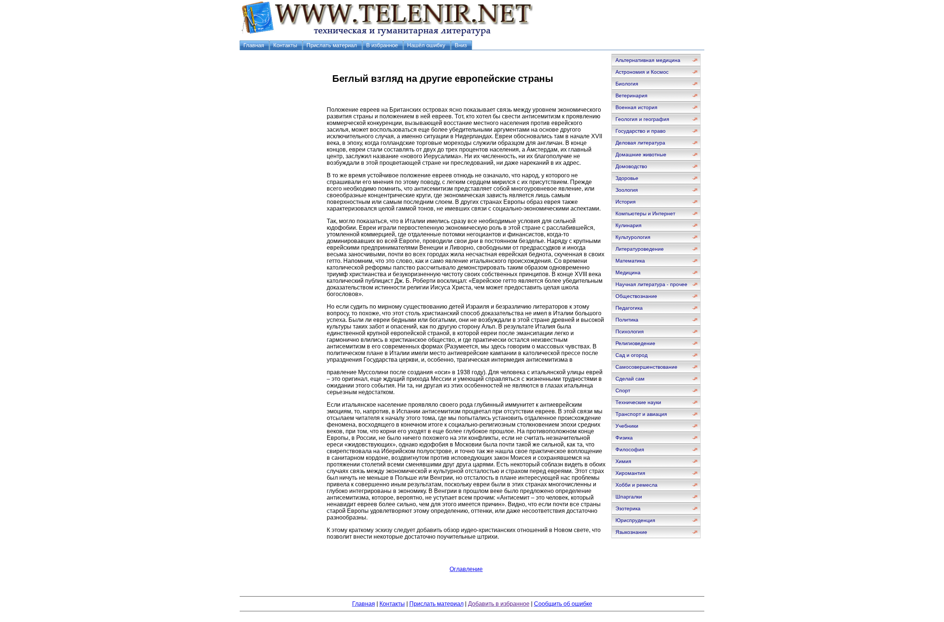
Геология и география (642, 119)
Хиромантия (630, 473)
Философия (629, 449)
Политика (626, 320)
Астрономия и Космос (642, 72)
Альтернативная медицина (647, 60)
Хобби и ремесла (636, 485)
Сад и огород (631, 355)
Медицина (628, 272)
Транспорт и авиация (641, 414)
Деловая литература (640, 143)
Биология (626, 84)
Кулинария (628, 225)
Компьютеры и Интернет (645, 213)
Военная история (636, 107)
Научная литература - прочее (651, 284)
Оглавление (466, 569)
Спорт (622, 390)
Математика (630, 261)
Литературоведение (639, 249)
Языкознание (631, 532)
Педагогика (629, 308)
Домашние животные (640, 154)
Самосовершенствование (646, 367)
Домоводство (631, 166)
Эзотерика (628, 508)
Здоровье (626, 178)
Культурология (632, 237)
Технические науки (638, 402)
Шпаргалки (628, 497)
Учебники (626, 426)
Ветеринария (631, 95)
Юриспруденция (635, 520)
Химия (623, 461)
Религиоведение (635, 343)
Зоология (626, 190)
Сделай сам (630, 379)
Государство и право (640, 131)
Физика (624, 438)
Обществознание (636, 296)
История (625, 202)
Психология (629, 331)
